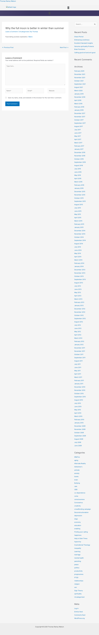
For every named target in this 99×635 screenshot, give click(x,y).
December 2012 (79, 309)
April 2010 (77, 413)
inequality (77, 548)
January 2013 (79, 305)
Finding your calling (81, 532)
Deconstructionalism (81, 512)
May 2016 (77, 175)
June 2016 (77, 172)
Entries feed (78, 612)
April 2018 (77, 100)
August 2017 (78, 126)
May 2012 (77, 331)
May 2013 (77, 292)
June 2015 (77, 211)
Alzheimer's (78, 467)
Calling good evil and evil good (84, 52)
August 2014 (78, 244)
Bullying (77, 483)
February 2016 (79, 185)
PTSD (76, 577)
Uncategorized (24, 32)
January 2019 (78, 94)
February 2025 (79, 71)
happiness (77, 535)
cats (75, 486)
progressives (78, 574)
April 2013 (77, 296)
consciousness (79, 499)
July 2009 (77, 442)
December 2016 (79, 152)
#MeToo (77, 457)
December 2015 (79, 191)
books (76, 476)
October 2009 (79, 432)
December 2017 (79, 113)
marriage (77, 555)
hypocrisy (77, 542)
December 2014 (79, 231)
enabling (77, 529)
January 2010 (78, 423)
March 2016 (78, 182)
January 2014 (79, 266)
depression (78, 515)
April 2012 (77, 335)
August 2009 (78, 439)
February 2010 (79, 419)
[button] (68, 7)
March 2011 (78, 377)
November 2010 (79, 390)
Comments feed (79, 615)
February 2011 (79, 380)
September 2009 (80, 436)
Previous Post (7, 47)
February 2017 (79, 146)
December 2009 (79, 426)
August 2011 (78, 361)
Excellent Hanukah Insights (83, 43)
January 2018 (78, 110)
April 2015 (77, 217)
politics (76, 568)
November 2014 (79, 234)
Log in (76, 608)
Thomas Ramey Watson (8, 1)
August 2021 (78, 87)
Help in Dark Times (80, 538)
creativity (77, 506)
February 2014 (79, 263)
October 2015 (79, 198)
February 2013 (79, 302)
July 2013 (77, 286)
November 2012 (79, 312)
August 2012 (78, 322)
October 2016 (79, 159)
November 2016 (79, 156)
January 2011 (78, 384)
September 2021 (80, 84)
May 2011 (77, 371)
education (77, 525)
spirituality (78, 594)
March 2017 (78, 143)
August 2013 (78, 283)
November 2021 (79, 77)
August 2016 (78, 165)
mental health (79, 558)
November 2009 (79, 429)
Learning (77, 551)
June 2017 (77, 133)
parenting (77, 561)
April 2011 (77, 374)
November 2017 (79, 117)
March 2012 (78, 338)
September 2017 (80, 123)
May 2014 (77, 253)
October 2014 (79, 237)
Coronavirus (78, 502)
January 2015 (78, 227)
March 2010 (78, 416)
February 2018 (79, 107)
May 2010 (77, 410)
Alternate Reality (80, 463)
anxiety (76, 473)
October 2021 (79, 81)
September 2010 (80, 397)
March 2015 (78, 221)
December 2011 (79, 348)
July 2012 (77, 325)
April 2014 (77, 257)
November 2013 (79, 273)
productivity (78, 571)
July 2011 (77, 364)
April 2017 (77, 139)
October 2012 (79, 315)
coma (76, 496)
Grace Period (78, 37)
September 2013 (80, 279)
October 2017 (79, 120)
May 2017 (77, 136)
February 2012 (79, 341)
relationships (78, 581)
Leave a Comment (11, 32)
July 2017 (77, 130)
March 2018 (78, 104)
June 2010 (77, 406)
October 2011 (78, 354)
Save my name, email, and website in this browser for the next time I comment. (35, 98)
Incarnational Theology (82, 545)
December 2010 (79, 387)
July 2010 (77, 403)
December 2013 (79, 270)
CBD (75, 489)
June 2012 (77, 328)
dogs (76, 519)
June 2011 (77, 367)
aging (76, 460)
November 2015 (79, 195)
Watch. (30, 37)
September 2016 (80, 162)
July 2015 (77, 208)
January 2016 (78, 188)
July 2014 (77, 247)
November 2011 (79, 351)
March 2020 (78, 90)
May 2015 (77, 214)
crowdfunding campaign (82, 509)
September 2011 (79, 358)
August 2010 (78, 400)
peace (76, 564)
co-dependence (79, 493)
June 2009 (78, 446)
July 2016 (77, 169)
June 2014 (78, 250)
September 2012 (80, 318)
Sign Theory (78, 590)
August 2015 (78, 204)
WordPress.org (79, 618)
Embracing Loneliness (81, 40)
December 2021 (79, 74)
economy (77, 522)
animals (77, 470)
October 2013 (79, 276)
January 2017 (78, 149)
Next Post (64, 47)
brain (76, 480)
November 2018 (79, 97)
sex (75, 587)
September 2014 (80, 240)
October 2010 (79, 393)
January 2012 (78, 344)
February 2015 (79, 224)
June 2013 (78, 289)
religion (77, 584)
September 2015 (80, 201)
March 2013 (78, 299)
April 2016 (77, 178)
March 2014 (78, 260)
